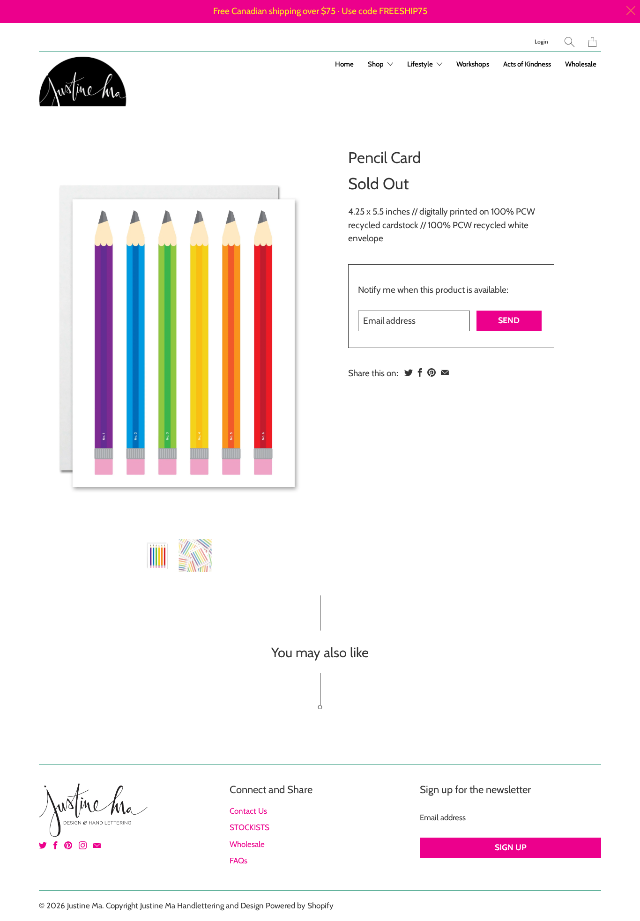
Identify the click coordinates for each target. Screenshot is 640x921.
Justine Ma (84, 905)
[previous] (54, 337)
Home (344, 64)
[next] (302, 337)
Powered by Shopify (300, 905)
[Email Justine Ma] (97, 845)
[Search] (569, 42)
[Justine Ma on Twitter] (43, 845)
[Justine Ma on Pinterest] (68, 845)
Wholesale (580, 64)
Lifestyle (420, 64)
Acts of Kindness (527, 64)
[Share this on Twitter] (408, 372)
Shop (376, 64)
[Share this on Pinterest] (431, 372)
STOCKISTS (249, 827)
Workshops (472, 64)
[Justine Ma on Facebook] (55, 845)
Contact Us (248, 811)
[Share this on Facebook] (420, 372)
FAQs (238, 860)
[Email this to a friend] (444, 372)
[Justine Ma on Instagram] (83, 845)
